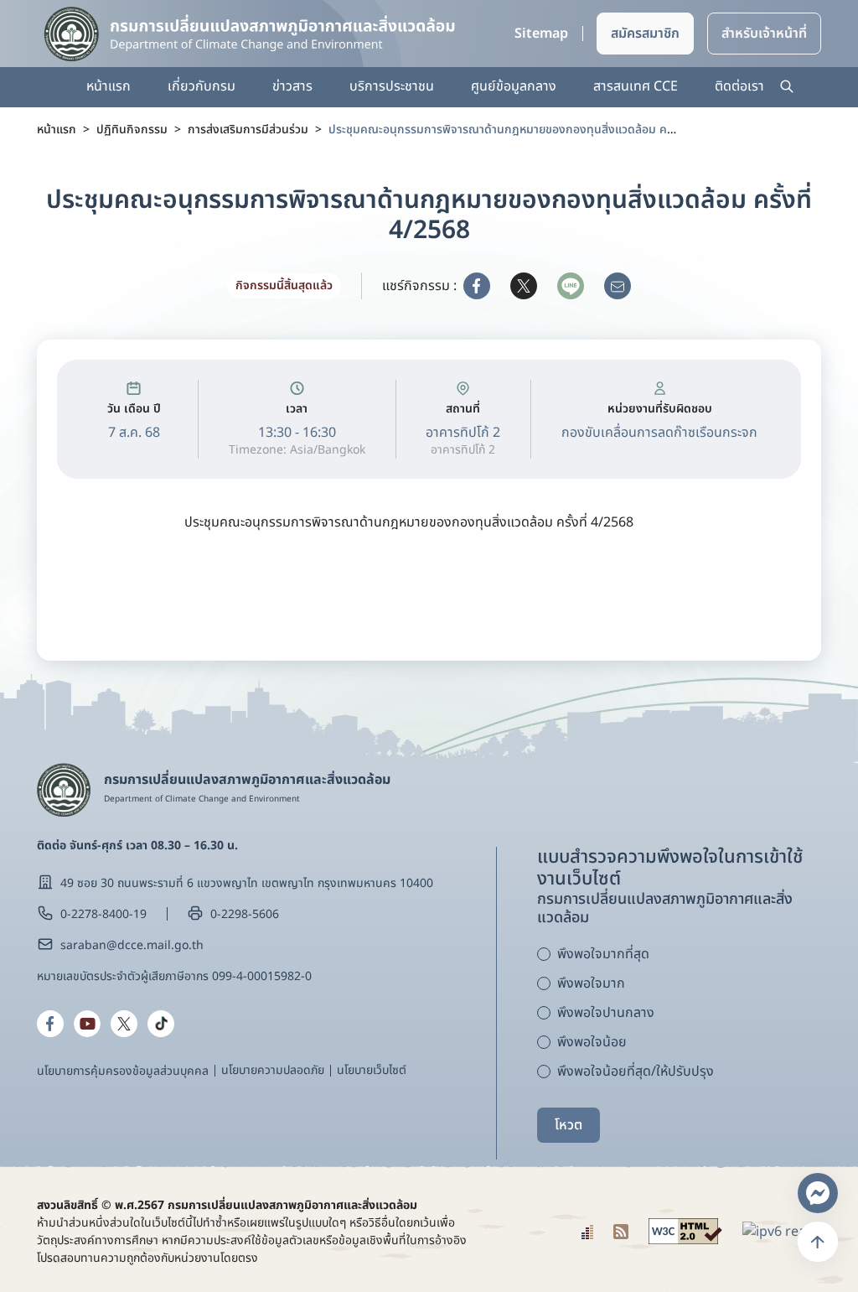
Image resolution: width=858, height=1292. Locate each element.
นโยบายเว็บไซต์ (371, 1070)
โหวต (568, 1125)
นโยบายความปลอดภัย (272, 1070)
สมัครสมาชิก (645, 33)
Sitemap (541, 33)
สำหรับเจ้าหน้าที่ (764, 33)
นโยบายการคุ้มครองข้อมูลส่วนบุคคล (123, 1071)
